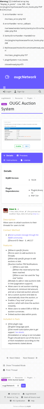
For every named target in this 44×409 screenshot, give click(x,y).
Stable (18, 146)
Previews (23, 155)
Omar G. (35, 214)
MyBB (29, 406)
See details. (19, 332)
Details (9, 155)
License (26, 160)
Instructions (11, 160)
